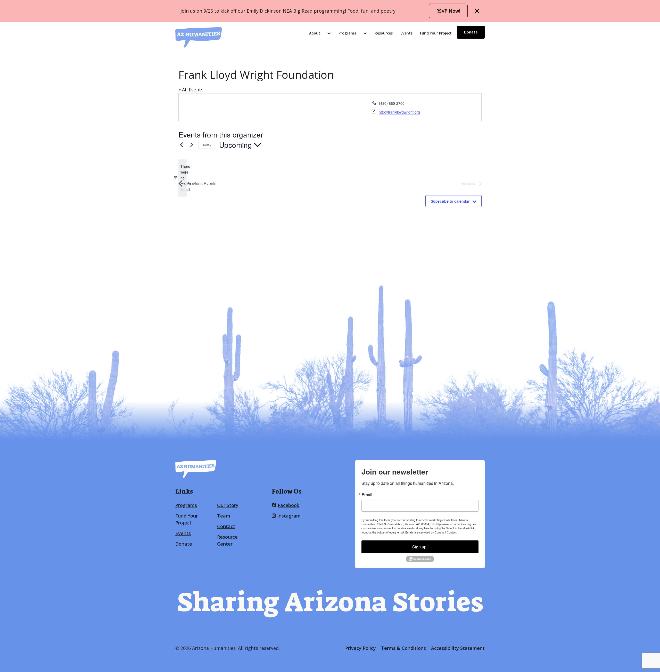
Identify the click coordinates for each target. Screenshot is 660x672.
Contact (226, 526)
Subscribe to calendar (450, 201)
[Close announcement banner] (477, 11)
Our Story (227, 505)
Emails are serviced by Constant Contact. (431, 532)
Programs (347, 33)
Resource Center (227, 540)
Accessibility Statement (458, 648)
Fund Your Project (436, 33)
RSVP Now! (448, 11)
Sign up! (419, 547)
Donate (470, 32)
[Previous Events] (181, 145)
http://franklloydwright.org (399, 112)
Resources (384, 33)
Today (207, 145)
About (314, 33)
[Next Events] (191, 145)
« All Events (190, 90)
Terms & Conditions (403, 648)
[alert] (182, 178)
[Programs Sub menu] (365, 33)
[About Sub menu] (329, 33)
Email (366, 495)
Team (223, 516)
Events (406, 33)
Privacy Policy (360, 648)
